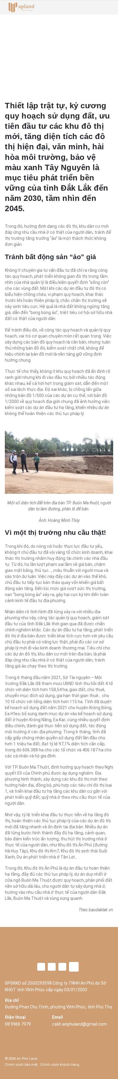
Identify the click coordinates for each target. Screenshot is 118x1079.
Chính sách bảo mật (21, 1064)
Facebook (41, 967)
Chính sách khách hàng (59, 1064)
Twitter (52, 967)
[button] (108, 7)
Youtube (62, 967)
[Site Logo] (21, 7)
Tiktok (74, 967)
